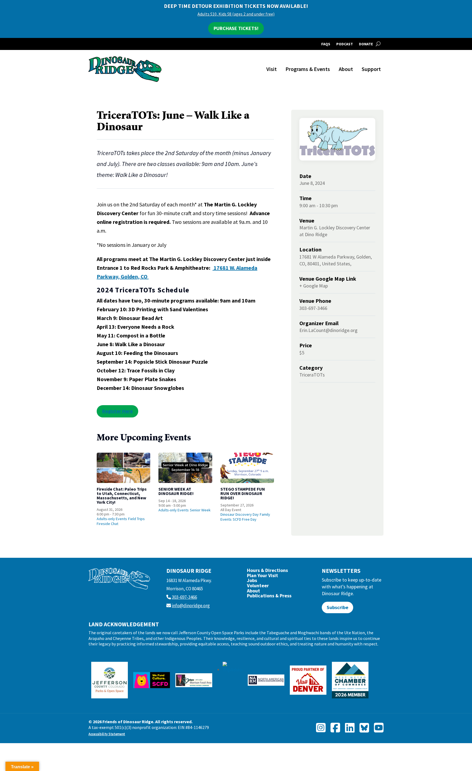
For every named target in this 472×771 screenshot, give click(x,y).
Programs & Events (307, 69)
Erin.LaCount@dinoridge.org (328, 330)
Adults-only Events (112, 518)
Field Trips (136, 518)
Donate (366, 44)
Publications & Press (269, 596)
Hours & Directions (267, 571)
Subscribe (337, 607)
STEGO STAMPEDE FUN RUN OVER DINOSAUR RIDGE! (242, 493)
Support (371, 69)
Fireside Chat (107, 523)
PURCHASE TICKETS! (236, 28)
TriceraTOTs (312, 375)
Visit (271, 69)
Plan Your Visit (262, 576)
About (346, 69)
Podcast (344, 44)
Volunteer (258, 586)
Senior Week (200, 510)
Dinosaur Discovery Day (239, 514)
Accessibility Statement (106, 734)
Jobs (252, 581)
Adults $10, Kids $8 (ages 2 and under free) (236, 14)
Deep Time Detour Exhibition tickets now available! (236, 5)
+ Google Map (313, 286)
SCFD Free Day (244, 519)
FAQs (325, 44)
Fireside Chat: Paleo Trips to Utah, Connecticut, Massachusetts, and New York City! (122, 495)
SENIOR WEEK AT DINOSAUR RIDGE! (176, 491)
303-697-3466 (184, 597)
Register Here (117, 411)
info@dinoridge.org (191, 606)
